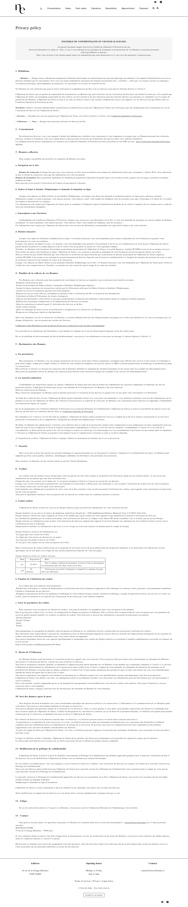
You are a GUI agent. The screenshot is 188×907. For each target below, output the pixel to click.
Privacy (96, 881)
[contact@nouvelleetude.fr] (155, 2)
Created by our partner (94, 895)
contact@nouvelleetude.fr (152, 870)
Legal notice (107, 881)
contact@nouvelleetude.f (135, 822)
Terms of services (83, 881)
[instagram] (161, 2)
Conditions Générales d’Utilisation (126, 116)
